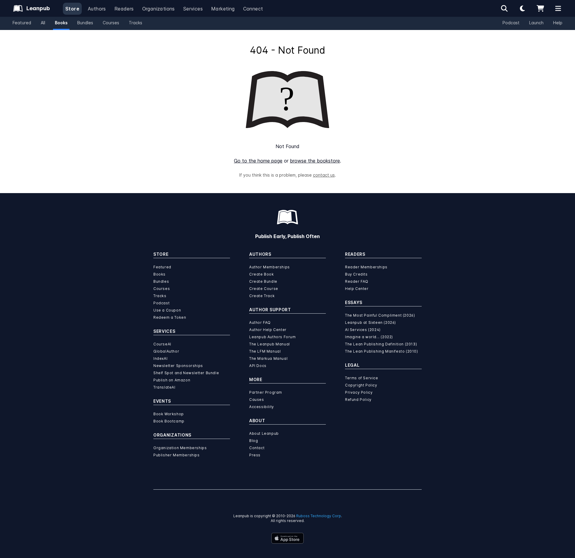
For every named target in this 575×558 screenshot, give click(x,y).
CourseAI (162, 344)
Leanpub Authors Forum (272, 337)
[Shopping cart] (540, 8)
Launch (536, 22)
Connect (253, 9)
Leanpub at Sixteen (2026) (370, 322)
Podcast (511, 22)
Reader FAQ (356, 281)
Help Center (357, 288)
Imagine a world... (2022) (369, 337)
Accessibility (261, 406)
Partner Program (265, 392)
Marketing (223, 9)
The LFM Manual (265, 351)
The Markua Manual (268, 358)
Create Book (261, 274)
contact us (324, 175)
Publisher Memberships (176, 455)
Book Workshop (168, 414)
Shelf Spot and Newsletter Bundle (186, 373)
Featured (22, 22)
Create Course (263, 288)
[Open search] (504, 8)
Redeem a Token (169, 317)
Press (255, 455)
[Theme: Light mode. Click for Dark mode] (522, 8)
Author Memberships (269, 267)
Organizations (158, 9)
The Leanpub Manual (269, 344)
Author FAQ (260, 322)
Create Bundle (263, 281)
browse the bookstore (315, 161)
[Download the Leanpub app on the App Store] (287, 538)
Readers (124, 9)
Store (72, 9)
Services (193, 9)
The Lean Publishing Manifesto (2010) (381, 351)
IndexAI (160, 358)
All (43, 22)
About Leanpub (264, 433)
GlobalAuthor (166, 351)
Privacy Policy (359, 392)
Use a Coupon (167, 310)
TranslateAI (164, 387)
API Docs (258, 365)
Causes (256, 399)
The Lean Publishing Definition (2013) (381, 344)
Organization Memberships (180, 448)
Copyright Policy (361, 385)
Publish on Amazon (171, 380)
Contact (256, 448)
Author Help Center (268, 329)
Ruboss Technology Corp (318, 516)
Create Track (262, 296)
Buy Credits (356, 274)
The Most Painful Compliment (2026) (380, 315)
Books (61, 22)
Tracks (135, 22)
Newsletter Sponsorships (178, 365)
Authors (97, 9)
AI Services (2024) (363, 329)
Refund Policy (358, 399)
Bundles (85, 22)
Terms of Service (361, 378)
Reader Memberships (366, 267)
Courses (111, 22)
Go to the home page (258, 161)
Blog (253, 440)
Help (557, 22)
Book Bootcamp (168, 421)
